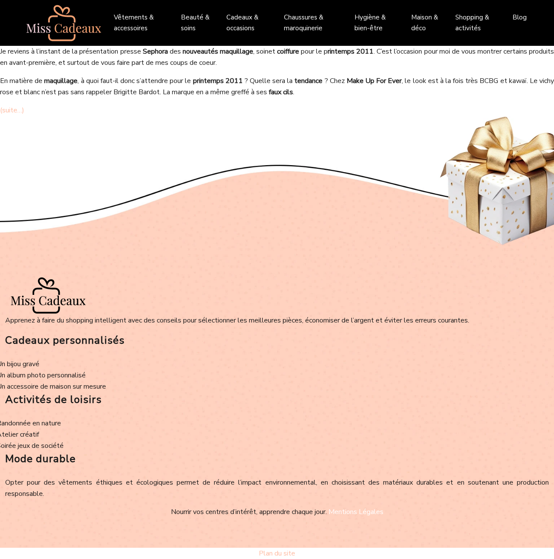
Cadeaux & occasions (242, 22)
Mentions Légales (356, 512)
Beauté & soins (195, 22)
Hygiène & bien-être (370, 22)
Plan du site (277, 553)
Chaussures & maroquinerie (303, 22)
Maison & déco (424, 22)
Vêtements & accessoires (134, 22)
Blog (519, 17)
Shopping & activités (472, 22)
